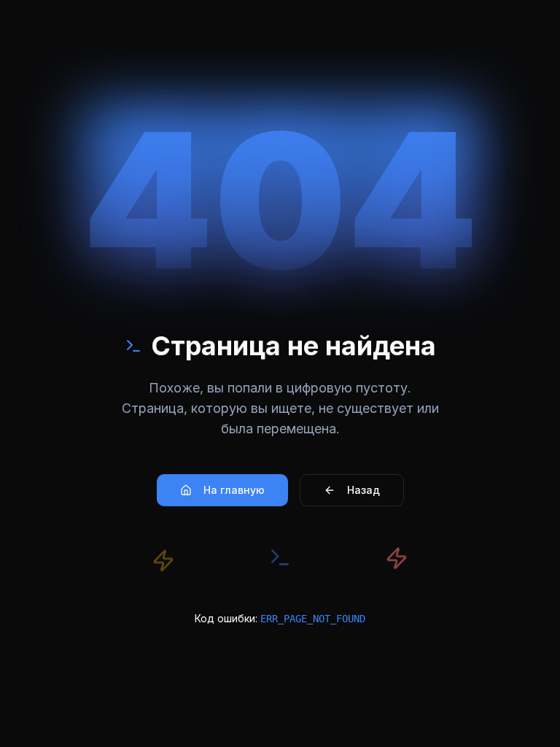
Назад (363, 490)
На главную (234, 490)
